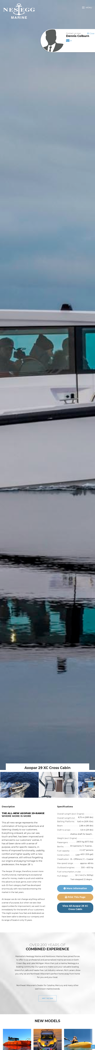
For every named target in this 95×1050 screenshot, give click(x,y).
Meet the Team (47, 998)
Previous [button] (2, 785)
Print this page (76, 897)
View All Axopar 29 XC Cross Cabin (75, 908)
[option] (19, 785)
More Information (76, 888)
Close (91, 33)
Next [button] (89, 785)
